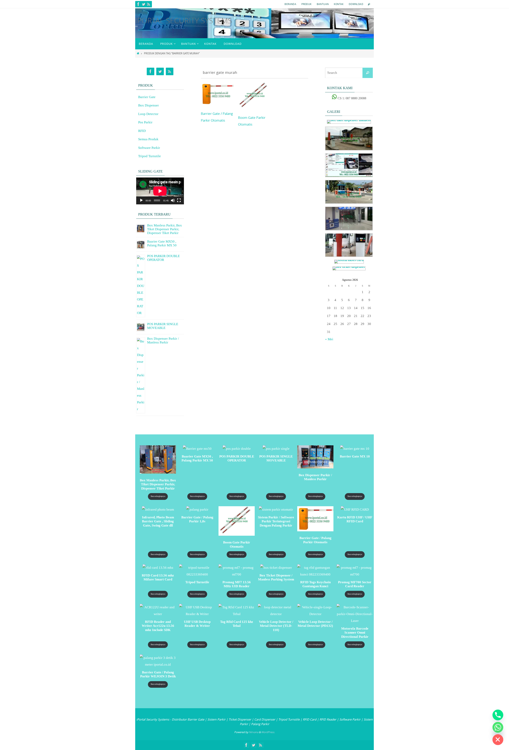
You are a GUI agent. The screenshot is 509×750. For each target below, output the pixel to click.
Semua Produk (148, 139)
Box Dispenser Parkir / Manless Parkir (163, 340)
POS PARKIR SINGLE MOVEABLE (162, 326)
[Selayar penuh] (179, 200)
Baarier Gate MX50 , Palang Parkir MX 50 (162, 243)
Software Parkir (149, 148)
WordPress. (268, 732)
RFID (142, 131)
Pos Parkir (145, 122)
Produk (306, 4)
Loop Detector (148, 114)
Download (356, 4)
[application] (160, 191)
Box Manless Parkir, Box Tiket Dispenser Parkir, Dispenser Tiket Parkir (164, 229)
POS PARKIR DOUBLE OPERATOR (163, 258)
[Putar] (141, 200)
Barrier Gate (146, 97)
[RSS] (149, 4)
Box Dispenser (148, 105)
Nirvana (253, 732)
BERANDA (290, 4)
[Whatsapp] (497, 727)
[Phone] (497, 715)
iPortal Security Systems (183, 20)
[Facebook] (138, 4)
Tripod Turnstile (149, 156)
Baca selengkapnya (158, 496)
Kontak (338, 4)
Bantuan (323, 4)
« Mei (329, 339)
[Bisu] (173, 200)
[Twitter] (143, 4)
